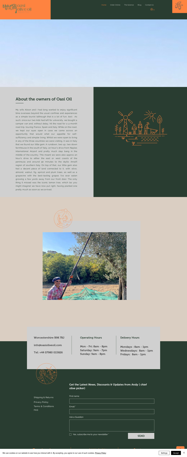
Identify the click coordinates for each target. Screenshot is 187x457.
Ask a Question (76, 417)
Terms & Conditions (44, 406)
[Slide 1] (79, 296)
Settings (164, 453)
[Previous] (45, 266)
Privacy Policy (41, 402)
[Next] (124, 266)
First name (74, 396)
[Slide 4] (87, 296)
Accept (176, 453)
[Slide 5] (90, 296)
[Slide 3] (84, 296)
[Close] (183, 453)
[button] (184, 6)
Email (72, 406)
